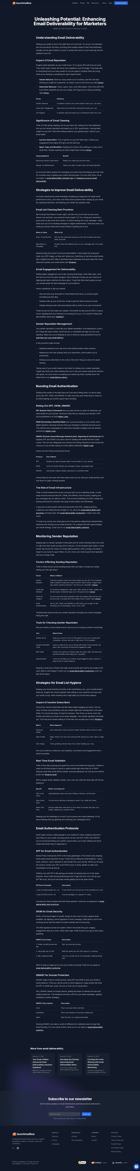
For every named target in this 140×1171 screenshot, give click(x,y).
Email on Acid (50, 775)
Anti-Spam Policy (117, 1148)
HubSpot (59, 317)
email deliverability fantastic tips (60, 178)
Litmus (100, 83)
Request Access (121, 3)
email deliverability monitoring (72, 513)
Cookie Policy (116, 1144)
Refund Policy (116, 1152)
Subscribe (86, 1114)
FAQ (88, 3)
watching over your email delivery (49, 338)
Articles (74, 1136)
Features (75, 3)
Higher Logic (63, 417)
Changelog (55, 1144)
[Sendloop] (99, 1162)
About (104, 3)
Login (110, 3)
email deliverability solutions (77, 527)
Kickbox (72, 262)
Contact (94, 1140)
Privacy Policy (81, 1118)
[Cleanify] (119, 1162)
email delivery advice (58, 377)
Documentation (77, 1140)
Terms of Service (117, 1140)
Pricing (82, 3)
